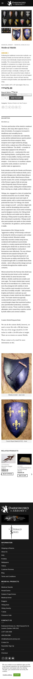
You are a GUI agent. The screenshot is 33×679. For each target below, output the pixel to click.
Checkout (4, 653)
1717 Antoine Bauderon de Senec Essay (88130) (24, 469)
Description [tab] (5, 118)
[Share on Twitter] (9, 107)
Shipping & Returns (7, 548)
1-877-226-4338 (6, 632)
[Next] (31, 478)
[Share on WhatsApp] (3, 107)
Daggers (4, 601)
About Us (4, 552)
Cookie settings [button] (7, 675)
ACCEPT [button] (16, 675)
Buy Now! (24, 95)
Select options (7, 473)
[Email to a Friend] (12, 107)
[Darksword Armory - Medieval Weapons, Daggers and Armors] (16, 3)
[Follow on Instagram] (6, 658)
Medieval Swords (7, 587)
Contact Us (5, 642)
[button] (2, 3)
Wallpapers (5, 562)
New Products (23, 103)
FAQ (2, 555)
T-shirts (3, 612)
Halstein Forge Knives (8, 594)
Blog (2, 573)
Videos (3, 566)
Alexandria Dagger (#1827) (6, 467)
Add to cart (16, 98)
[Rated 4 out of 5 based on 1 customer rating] (16, 53)
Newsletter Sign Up (7, 646)
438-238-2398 (6, 635)
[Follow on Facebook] (3, 658)
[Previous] (1, 478)
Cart (2, 649)
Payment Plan (9, 95)
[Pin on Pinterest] (16, 107)
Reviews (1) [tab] (5, 122)
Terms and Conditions (8, 576)
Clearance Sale (6, 615)
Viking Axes (5, 605)
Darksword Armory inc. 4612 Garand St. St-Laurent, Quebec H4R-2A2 (15, 627)
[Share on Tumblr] (19, 107)
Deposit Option (9, 92)
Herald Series (5, 590)
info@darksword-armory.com (10, 639)
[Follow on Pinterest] (9, 658)
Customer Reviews (7, 569)
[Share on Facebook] (6, 107)
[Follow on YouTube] (12, 658)
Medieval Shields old (22, 45)
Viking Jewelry (6, 608)
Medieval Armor (7, 45)
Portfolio (4, 559)
